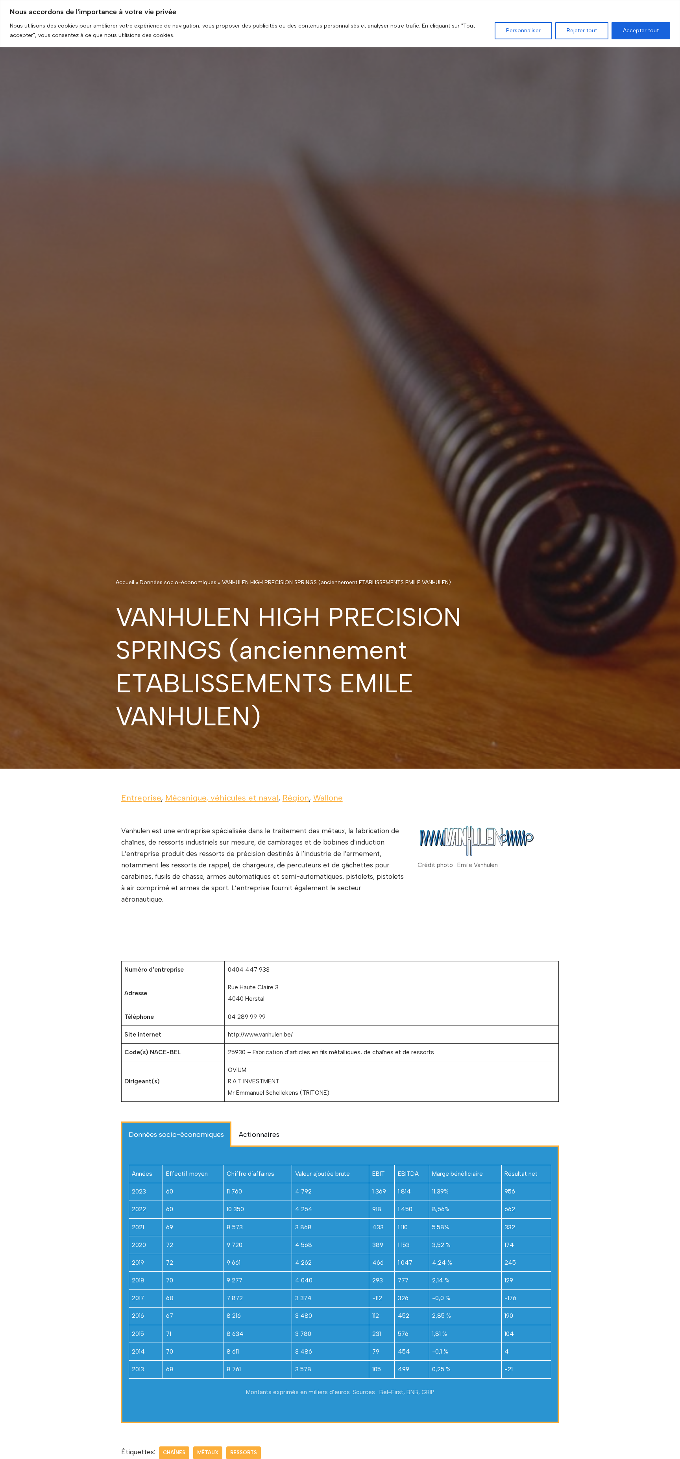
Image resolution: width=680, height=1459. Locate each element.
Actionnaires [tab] (259, 1134)
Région (296, 797)
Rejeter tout (582, 30)
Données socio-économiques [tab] (176, 1134)
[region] (340, 23)
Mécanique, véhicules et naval (221, 797)
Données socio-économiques (178, 582)
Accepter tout (641, 30)
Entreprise (141, 797)
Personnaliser (523, 30)
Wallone (328, 797)
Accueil (125, 582)
